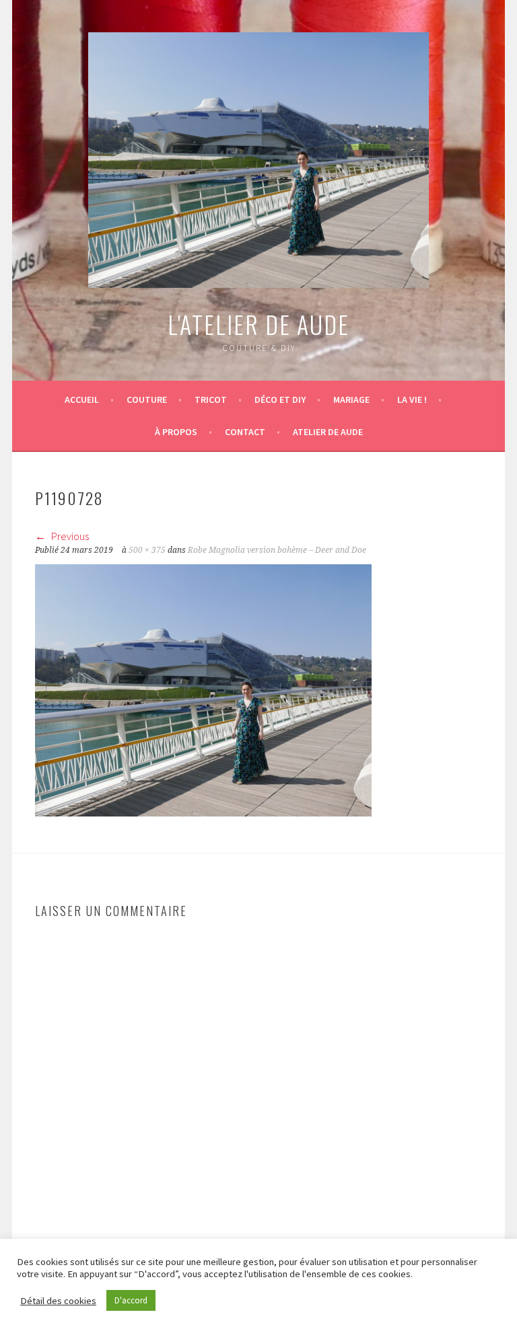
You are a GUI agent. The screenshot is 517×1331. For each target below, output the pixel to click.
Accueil (82, 399)
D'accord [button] (130, 1300)
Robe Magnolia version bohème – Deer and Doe (277, 550)
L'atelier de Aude (258, 324)
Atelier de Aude (328, 432)
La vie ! (412, 399)
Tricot (211, 399)
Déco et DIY (280, 399)
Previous (69, 536)
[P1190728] (203, 812)
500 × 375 (147, 550)
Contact (245, 432)
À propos (176, 432)
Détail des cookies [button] (58, 1301)
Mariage (351, 399)
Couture (147, 399)
